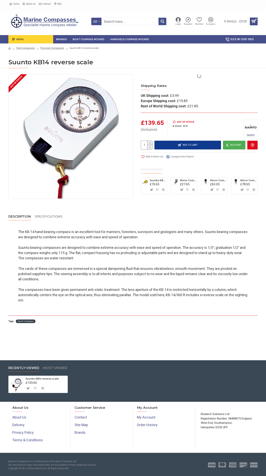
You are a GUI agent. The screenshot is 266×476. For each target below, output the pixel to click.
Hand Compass (25, 321)
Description (19, 216)
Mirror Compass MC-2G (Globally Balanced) (248, 180)
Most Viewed (55, 368)
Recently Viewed (23, 368)
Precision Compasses (52, 48)
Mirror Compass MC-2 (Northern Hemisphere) (218, 180)
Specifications (49, 216)
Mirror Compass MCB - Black (188, 180)
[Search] (162, 21)
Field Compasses (25, 48)
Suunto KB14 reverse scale (42, 378)
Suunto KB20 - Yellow (158, 180)
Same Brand (152, 169)
